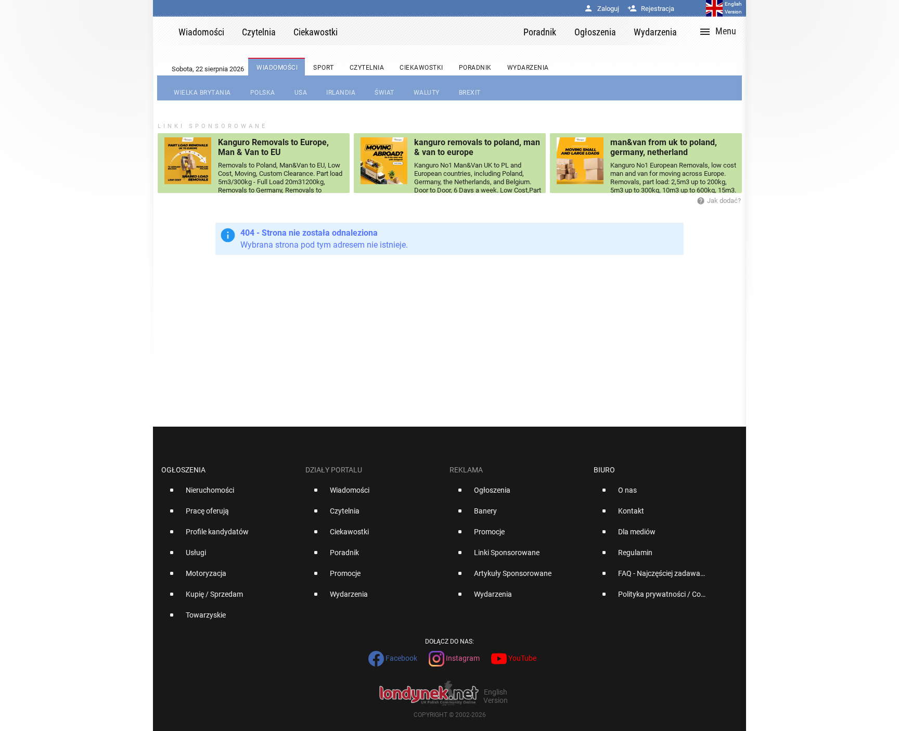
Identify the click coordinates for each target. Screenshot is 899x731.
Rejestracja (650, 8)
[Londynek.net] (435, 31)
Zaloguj (601, 8)
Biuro (604, 470)
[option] (229, 494)
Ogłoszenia (183, 470)
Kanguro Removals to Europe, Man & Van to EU (273, 147)
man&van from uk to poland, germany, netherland (663, 147)
